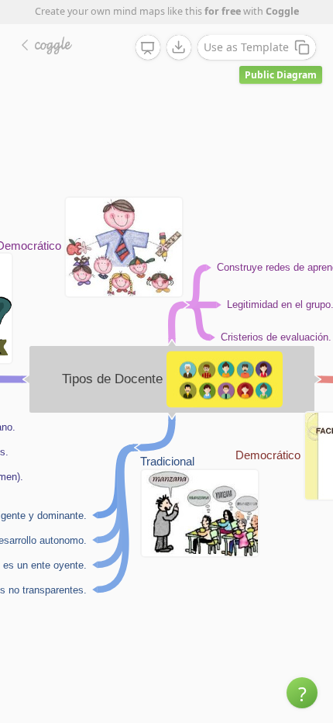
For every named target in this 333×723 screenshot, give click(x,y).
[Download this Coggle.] (178, 47)
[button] (302, 692)
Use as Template (246, 47)
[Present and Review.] (148, 48)
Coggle (282, 11)
